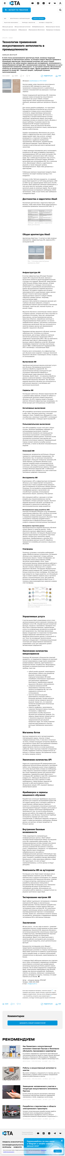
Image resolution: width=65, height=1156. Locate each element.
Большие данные (8, 26)
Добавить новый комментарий (32, 1023)
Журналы (6, 1147)
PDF (59, 75)
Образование (23, 30)
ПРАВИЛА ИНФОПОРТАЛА (12, 1142)
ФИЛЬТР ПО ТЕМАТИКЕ (18, 10)
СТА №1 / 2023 (7, 38)
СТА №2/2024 (37, 1079)
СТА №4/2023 (36, 1119)
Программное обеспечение (37, 30)
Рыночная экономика (11, 22)
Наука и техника (38, 18)
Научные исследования (10, 30)
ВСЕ (5, 18)
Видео (27, 1147)
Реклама (60, 1147)
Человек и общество (45, 22)
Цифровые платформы (53, 30)
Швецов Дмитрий (9, 55)
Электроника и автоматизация (20, 18)
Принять (57, 1151)
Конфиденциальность (13, 1145)
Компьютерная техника (53, 26)
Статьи (35, 1147)
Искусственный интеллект (23, 26)
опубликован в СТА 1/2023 (37, 81)
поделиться (48, 75)
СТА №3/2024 (36, 1061)
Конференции (47, 1147)
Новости (18, 1147)
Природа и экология (28, 22)
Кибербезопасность (38, 26)
